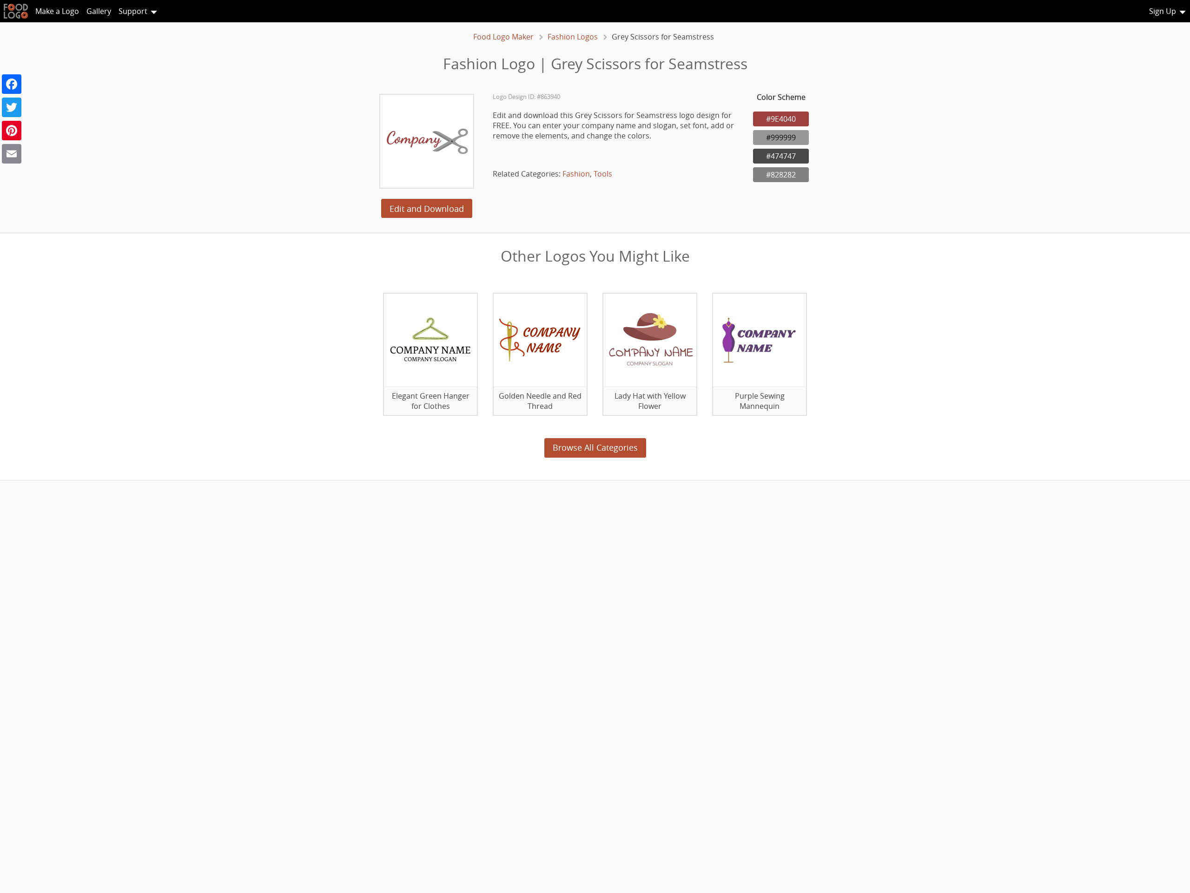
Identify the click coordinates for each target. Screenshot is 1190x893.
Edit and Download (427, 208)
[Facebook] (11, 84)
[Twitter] (11, 107)
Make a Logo (57, 11)
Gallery (98, 11)
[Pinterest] (11, 130)
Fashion (576, 174)
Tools (603, 174)
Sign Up (1162, 11)
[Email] (11, 153)
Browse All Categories (595, 447)
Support (133, 11)
